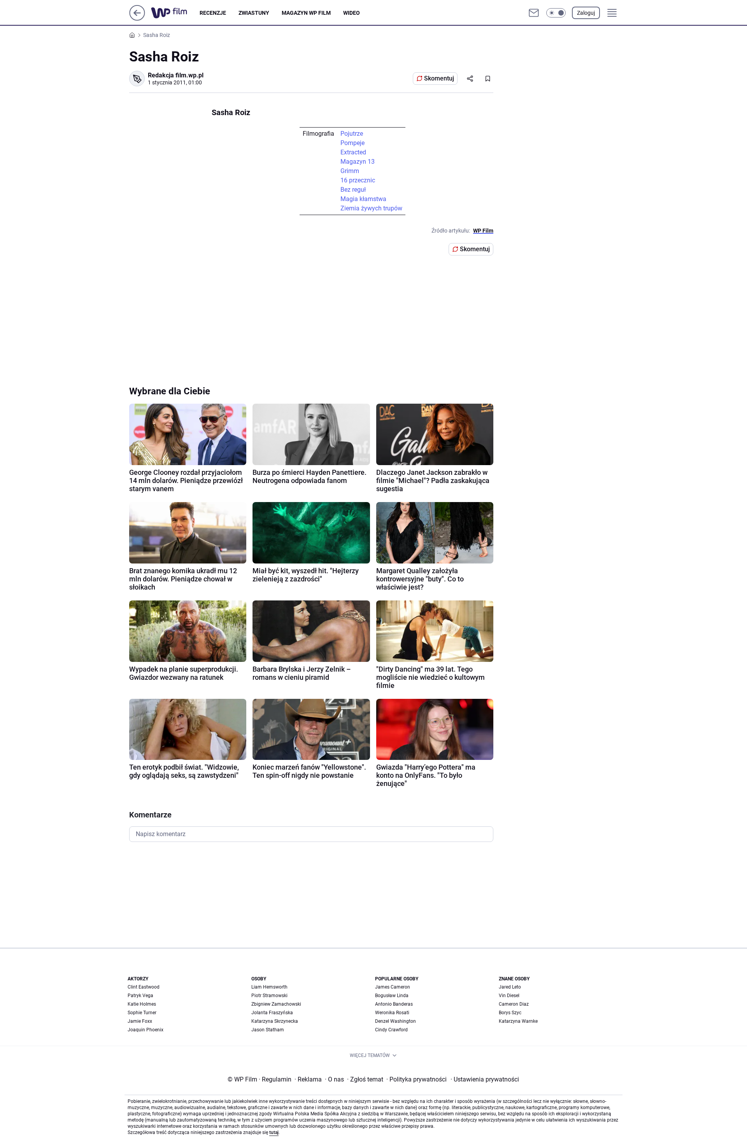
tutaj (274, 1132)
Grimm (349, 171)
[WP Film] (175, 13)
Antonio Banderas (394, 1004)
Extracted (353, 152)
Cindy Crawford (391, 1029)
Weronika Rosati (392, 1012)
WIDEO (351, 13)
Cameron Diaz (514, 1004)
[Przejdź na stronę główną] (137, 18)
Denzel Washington (395, 1021)
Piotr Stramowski (269, 995)
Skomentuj (439, 78)
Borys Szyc (510, 1012)
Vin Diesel (509, 995)
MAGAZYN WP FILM (306, 13)
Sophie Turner (142, 1012)
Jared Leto (510, 987)
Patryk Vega (140, 995)
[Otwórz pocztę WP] (534, 13)
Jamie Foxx (140, 1021)
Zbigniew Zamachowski (276, 1004)
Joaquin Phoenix (145, 1029)
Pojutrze (351, 133)
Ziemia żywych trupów (371, 208)
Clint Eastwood (144, 987)
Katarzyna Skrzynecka (274, 1021)
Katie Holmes (142, 1004)
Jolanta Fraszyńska (272, 1012)
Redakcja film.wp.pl (175, 75)
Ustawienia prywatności (485, 1079)
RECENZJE (213, 13)
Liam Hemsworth (269, 987)
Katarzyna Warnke (518, 1021)
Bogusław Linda (392, 995)
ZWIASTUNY (253, 13)
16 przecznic (357, 180)
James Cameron (392, 987)
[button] (556, 13)
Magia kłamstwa (363, 199)
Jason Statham (267, 1029)
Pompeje (352, 143)
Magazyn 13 (357, 161)
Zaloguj (586, 13)
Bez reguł (353, 189)
